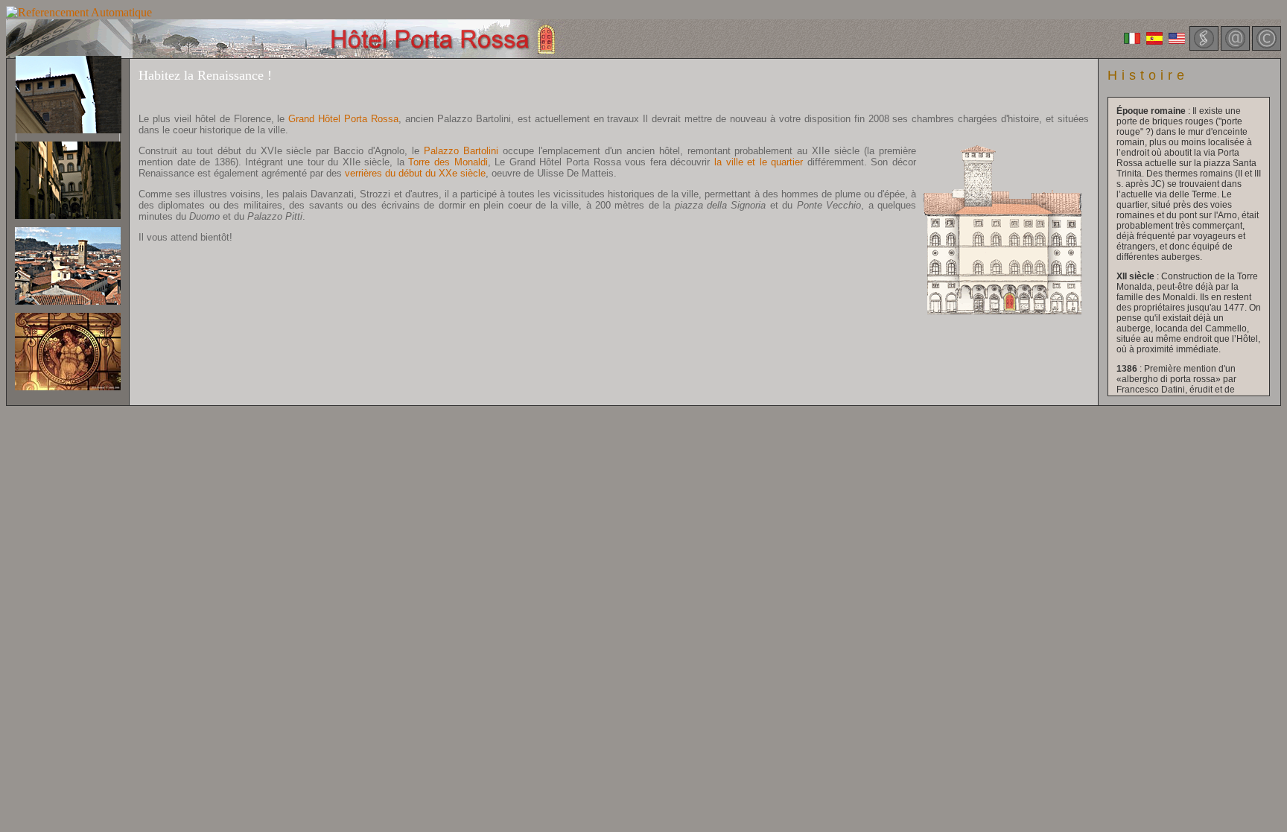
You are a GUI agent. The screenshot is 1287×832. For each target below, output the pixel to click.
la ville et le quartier (758, 162)
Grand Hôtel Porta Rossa (343, 118)
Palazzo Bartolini (461, 150)
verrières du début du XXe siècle (415, 173)
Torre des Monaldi (447, 162)
